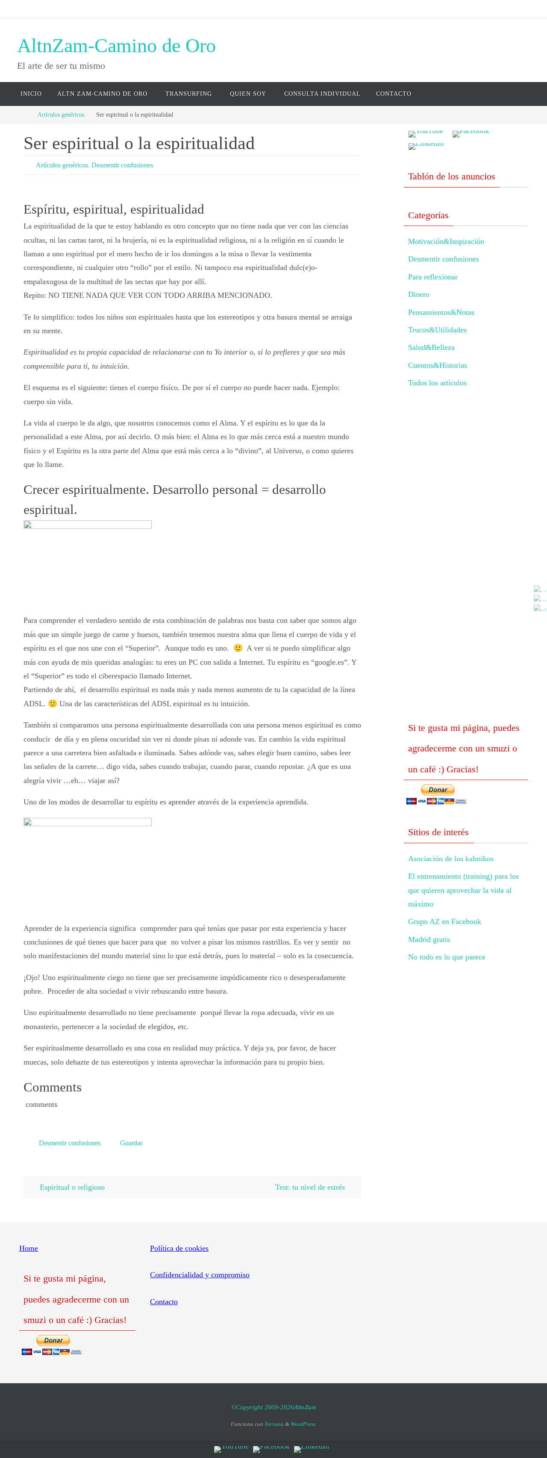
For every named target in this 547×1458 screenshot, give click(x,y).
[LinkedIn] (538, 607)
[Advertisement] (466, 562)
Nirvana (274, 1424)
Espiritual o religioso (71, 1187)
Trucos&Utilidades (437, 330)
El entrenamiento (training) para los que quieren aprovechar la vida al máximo (463, 890)
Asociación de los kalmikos (451, 858)
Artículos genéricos (61, 114)
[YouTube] (538, 589)
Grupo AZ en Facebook (444, 921)
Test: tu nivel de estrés (311, 1187)
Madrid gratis (429, 939)
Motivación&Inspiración (446, 241)
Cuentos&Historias (437, 365)
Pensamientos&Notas (441, 312)
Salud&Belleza (431, 347)
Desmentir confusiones (122, 165)
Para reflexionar (433, 277)
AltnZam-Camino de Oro (116, 45)
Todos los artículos (437, 382)
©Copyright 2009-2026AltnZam (273, 1407)
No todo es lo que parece (446, 957)
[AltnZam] (538, 598)
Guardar (131, 1143)
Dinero (418, 294)
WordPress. (304, 1424)
